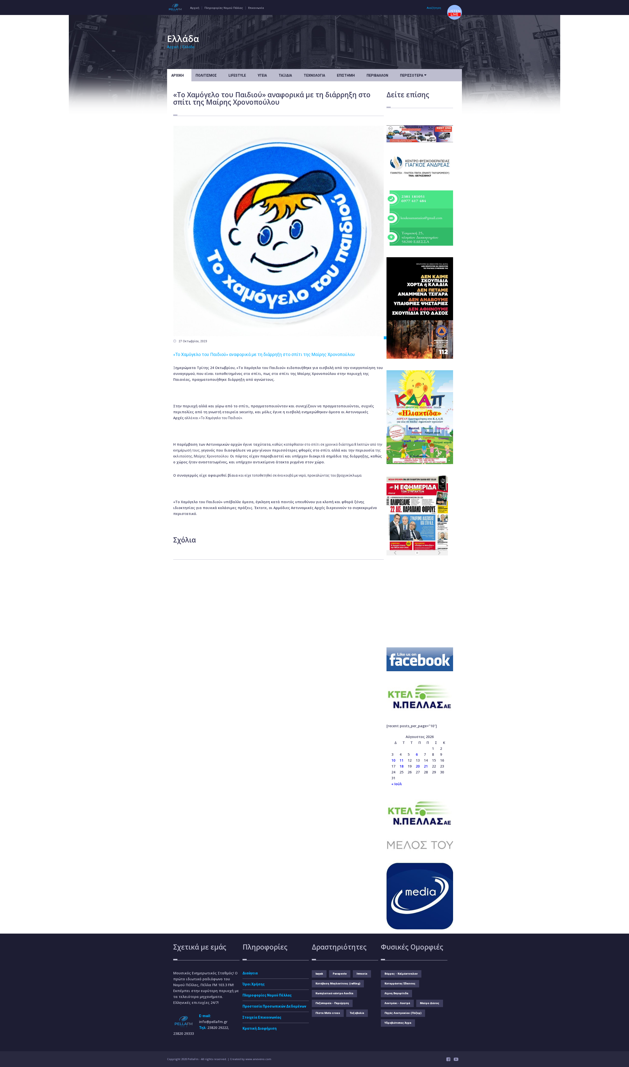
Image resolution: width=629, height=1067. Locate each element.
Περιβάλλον (377, 75)
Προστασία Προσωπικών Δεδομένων (274, 1006)
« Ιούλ (396, 784)
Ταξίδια (285, 75)
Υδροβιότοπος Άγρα (398, 1022)
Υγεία (262, 75)
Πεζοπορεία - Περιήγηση (332, 1003)
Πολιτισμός (206, 75)
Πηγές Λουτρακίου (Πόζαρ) (403, 1013)
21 (426, 766)
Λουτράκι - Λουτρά (397, 1003)
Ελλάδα (188, 47)
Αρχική (194, 8)
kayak (319, 973)
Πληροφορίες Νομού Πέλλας (223, 8)
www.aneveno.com (258, 1059)
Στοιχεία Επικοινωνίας (262, 1017)
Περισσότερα (413, 74)
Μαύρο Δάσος (429, 1003)
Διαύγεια (250, 973)
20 (418, 766)
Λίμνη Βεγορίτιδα (396, 993)
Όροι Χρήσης (254, 984)
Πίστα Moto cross (327, 1013)
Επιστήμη (346, 75)
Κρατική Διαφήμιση (260, 1028)
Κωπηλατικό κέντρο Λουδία (334, 993)
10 (393, 760)
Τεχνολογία (314, 75)
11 (401, 760)
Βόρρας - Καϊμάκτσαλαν (401, 973)
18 (401, 766)
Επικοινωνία (256, 8)
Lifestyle (237, 75)
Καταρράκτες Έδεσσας (400, 983)
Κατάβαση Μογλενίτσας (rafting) (337, 983)
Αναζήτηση (434, 8)
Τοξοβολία (357, 1013)
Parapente (340, 973)
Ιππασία (362, 973)
